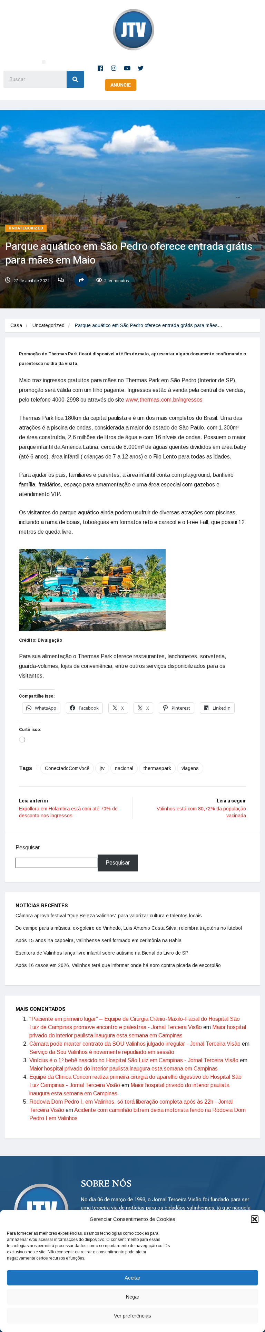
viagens (190, 768)
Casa (16, 325)
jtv (102, 768)
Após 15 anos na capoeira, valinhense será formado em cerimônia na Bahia (98, 940)
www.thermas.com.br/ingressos (164, 400)
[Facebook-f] (100, 68)
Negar (132, 1297)
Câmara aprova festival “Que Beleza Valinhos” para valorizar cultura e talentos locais (109, 915)
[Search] (75, 79)
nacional (124, 768)
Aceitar (132, 1278)
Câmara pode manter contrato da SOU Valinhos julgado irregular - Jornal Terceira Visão (135, 1044)
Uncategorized (26, 228)
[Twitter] (141, 68)
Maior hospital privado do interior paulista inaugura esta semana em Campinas (123, 1069)
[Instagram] (114, 68)
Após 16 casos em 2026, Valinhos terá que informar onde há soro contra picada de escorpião (118, 965)
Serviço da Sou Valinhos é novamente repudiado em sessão (101, 1052)
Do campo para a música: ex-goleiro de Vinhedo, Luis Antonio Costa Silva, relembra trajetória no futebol (129, 928)
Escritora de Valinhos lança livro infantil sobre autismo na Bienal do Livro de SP (102, 953)
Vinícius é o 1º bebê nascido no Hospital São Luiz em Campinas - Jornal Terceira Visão (133, 1060)
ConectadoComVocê (67, 768)
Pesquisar (28, 847)
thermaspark (157, 768)
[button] (254, 1219)
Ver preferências (132, 1316)
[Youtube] (127, 68)
